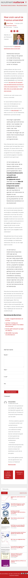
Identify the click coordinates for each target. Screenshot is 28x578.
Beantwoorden (12, 464)
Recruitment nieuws (22, 5)
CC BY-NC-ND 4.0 (17, 573)
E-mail (6, 376)
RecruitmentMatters (4, 573)
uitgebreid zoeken (23, 493)
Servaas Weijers (12, 401)
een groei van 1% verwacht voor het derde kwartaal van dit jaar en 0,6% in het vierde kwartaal (13, 84)
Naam (5, 369)
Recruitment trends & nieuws (8, 5)
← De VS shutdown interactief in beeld (8, 475)
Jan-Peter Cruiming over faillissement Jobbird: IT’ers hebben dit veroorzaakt (14, 324)
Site (5, 383)
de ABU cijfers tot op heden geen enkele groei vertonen (14, 89)
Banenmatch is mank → (19, 473)
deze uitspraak (15, 110)
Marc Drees (10, 23)
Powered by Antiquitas (14, 575)
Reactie (6, 354)
